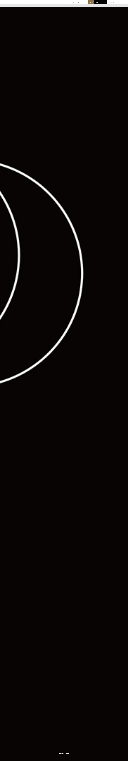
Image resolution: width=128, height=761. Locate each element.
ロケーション (75, 2)
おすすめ (30, 5)
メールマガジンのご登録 (82, 2)
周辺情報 (71, 5)
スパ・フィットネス (64, 5)
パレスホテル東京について (80, 5)
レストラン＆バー (41, 5)
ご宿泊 (35, 5)
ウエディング (56, 5)
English (110, 2)
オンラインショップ (90, 5)
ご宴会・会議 (49, 5)
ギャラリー (98, 5)
